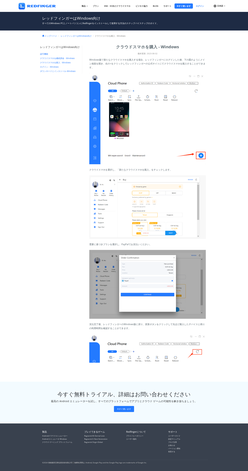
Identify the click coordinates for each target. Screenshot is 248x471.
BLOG (155, 6)
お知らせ (171, 445)
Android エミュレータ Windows (54, 439)
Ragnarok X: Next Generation (95, 439)
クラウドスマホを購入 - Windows (55, 62)
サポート (167, 6)
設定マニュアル (174, 439)
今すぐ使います (184, 6)
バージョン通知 (174, 448)
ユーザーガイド (174, 436)
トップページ (50, 36)
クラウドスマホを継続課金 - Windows (57, 58)
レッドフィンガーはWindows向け (76, 36)
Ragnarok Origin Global (93, 442)
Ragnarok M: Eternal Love (94, 436)
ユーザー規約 (131, 439)
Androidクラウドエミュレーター (54, 436)
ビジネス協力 (142, 6)
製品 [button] (84, 6)
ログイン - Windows (49, 66)
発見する (171, 451)
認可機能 (44, 54)
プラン (96, 6)
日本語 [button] (220, 5)
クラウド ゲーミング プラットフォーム (57, 442)
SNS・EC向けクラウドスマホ (117, 6)
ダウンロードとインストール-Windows (58, 71)
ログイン (200, 6)
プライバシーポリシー (134, 436)
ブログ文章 (172, 442)
